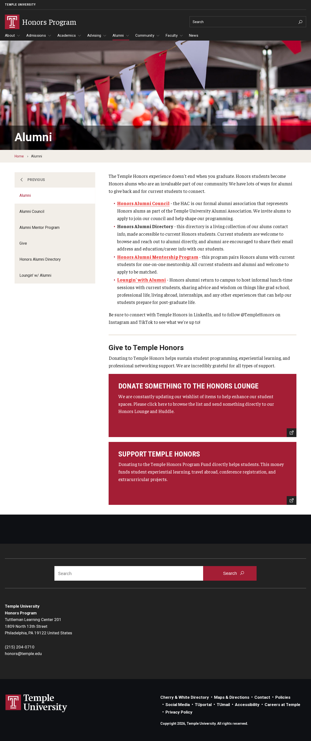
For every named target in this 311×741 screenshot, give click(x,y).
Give (23, 243)
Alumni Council (31, 211)
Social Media (177, 704)
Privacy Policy (178, 712)
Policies (282, 697)
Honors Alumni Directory (40, 259)
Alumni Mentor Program (39, 227)
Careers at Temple (282, 704)
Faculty (172, 35)
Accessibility (247, 704)
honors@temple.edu (23, 653)
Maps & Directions (231, 697)
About (10, 35)
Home (19, 156)
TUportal (203, 704)
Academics (66, 35)
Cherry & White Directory (184, 697)
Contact (262, 697)
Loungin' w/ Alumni (35, 275)
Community (144, 35)
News (193, 35)
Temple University (20, 4)
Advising (94, 35)
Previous (36, 180)
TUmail (223, 704)
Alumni (118, 35)
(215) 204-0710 (20, 647)
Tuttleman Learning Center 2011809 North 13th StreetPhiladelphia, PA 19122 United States (38, 626)
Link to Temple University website (36, 703)
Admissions (36, 35)
